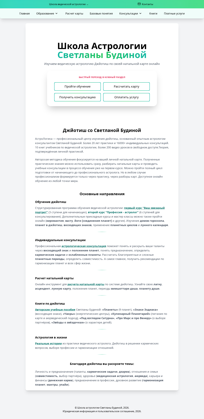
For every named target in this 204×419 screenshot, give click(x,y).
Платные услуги (174, 13)
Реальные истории (48, 343)
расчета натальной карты (86, 284)
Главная (24, 13)
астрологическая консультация (84, 246)
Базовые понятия (101, 13)
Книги (153, 13)
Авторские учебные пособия (55, 309)
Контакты (147, 4)
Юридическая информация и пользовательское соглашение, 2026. (102, 411)
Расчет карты (74, 13)
